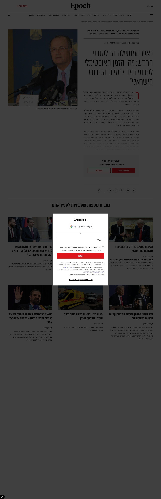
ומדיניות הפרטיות (89, 272)
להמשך (80, 255)
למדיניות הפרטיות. (69, 267)
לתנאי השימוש (99, 272)
